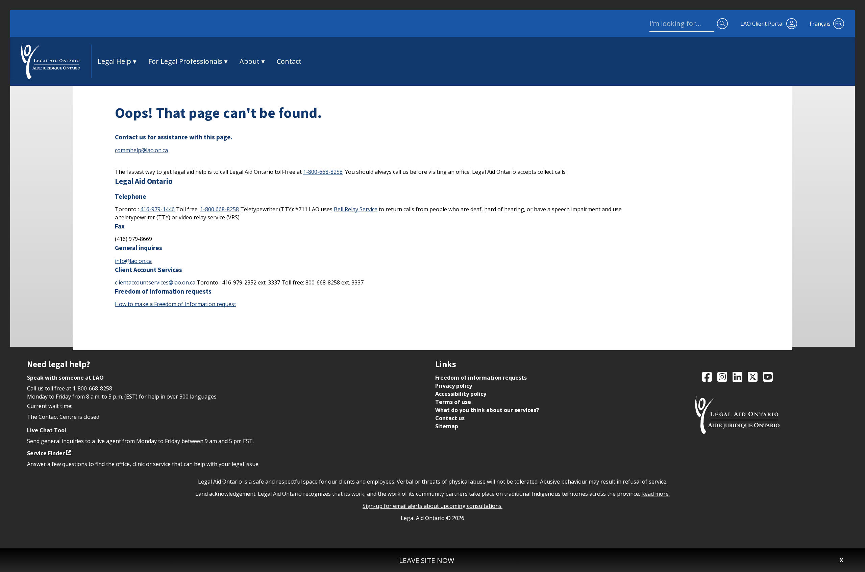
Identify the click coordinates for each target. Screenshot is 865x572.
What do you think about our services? (487, 410)
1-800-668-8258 (323, 171)
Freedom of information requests (481, 377)
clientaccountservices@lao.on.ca (155, 282)
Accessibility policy (460, 394)
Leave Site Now (426, 560)
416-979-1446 (157, 209)
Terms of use (453, 402)
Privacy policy (453, 385)
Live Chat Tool (46, 430)
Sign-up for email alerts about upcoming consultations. (432, 506)
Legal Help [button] (114, 61)
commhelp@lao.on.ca (141, 150)
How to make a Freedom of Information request (175, 304)
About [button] (250, 61)
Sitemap (446, 426)
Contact (289, 61)
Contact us (450, 418)
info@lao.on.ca (133, 261)
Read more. (655, 493)
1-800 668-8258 (219, 209)
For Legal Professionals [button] (185, 61)
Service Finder (46, 453)
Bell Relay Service (355, 209)
